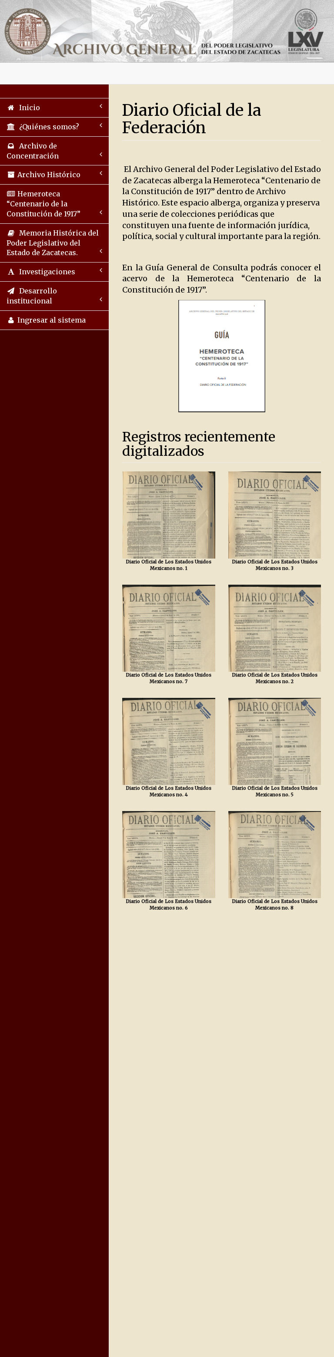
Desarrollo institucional (32, 295)
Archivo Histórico (48, 174)
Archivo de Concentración (33, 150)
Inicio (28, 107)
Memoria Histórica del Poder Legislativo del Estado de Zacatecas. (53, 243)
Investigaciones (45, 271)
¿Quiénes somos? (47, 126)
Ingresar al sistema (51, 320)
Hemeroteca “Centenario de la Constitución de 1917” (43, 203)
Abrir (169, 515)
